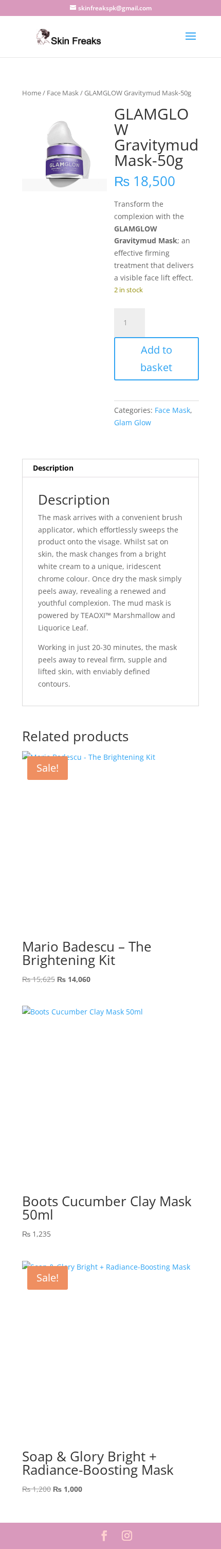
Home (31, 92)
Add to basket (156, 358)
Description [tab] (53, 468)
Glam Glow (132, 422)
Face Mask (63, 92)
